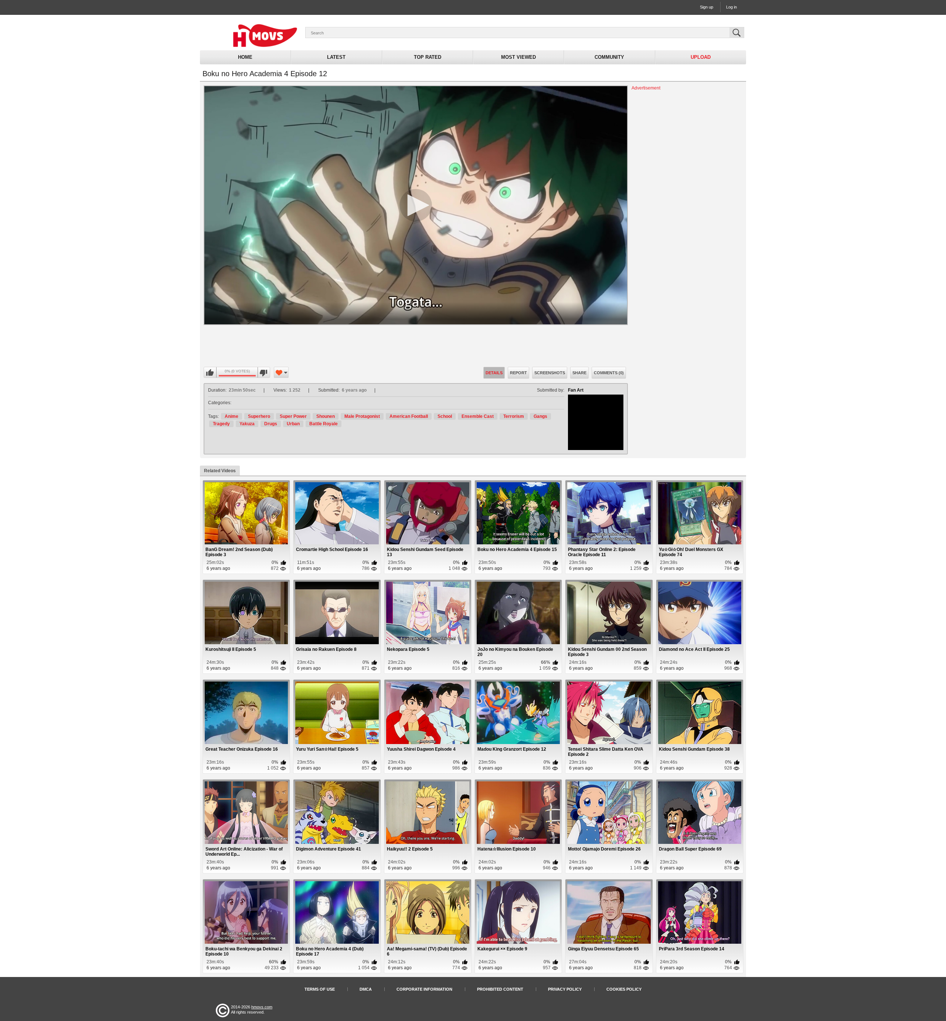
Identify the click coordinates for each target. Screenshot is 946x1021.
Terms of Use (319, 989)
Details (494, 373)
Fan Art (575, 390)
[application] (415, 205)
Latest (336, 57)
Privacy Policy (565, 989)
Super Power (293, 416)
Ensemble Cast (478, 416)
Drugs (270, 423)
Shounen (325, 416)
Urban (293, 423)
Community (609, 57)
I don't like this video (264, 372)
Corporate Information (424, 989)
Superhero (259, 416)
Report (518, 373)
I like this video (210, 372)
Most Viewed (518, 57)
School (445, 416)
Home (245, 57)
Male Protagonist (362, 416)
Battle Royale (323, 423)
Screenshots (549, 373)
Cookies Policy (624, 989)
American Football (408, 416)
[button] (415, 205)
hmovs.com (261, 1007)
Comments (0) (609, 373)
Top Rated (427, 57)
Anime (231, 416)
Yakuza (247, 423)
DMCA (366, 989)
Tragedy (221, 423)
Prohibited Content (500, 989)
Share (579, 373)
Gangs (540, 416)
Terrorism (513, 416)
